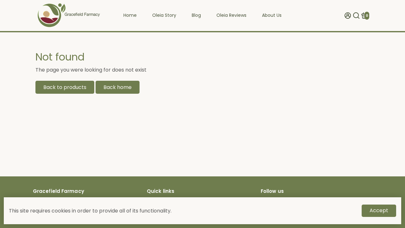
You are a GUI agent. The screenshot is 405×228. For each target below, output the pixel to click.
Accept (379, 210)
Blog (196, 15)
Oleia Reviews (231, 15)
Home (130, 15)
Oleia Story (164, 15)
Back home (117, 87)
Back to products (64, 87)
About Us (272, 15)
